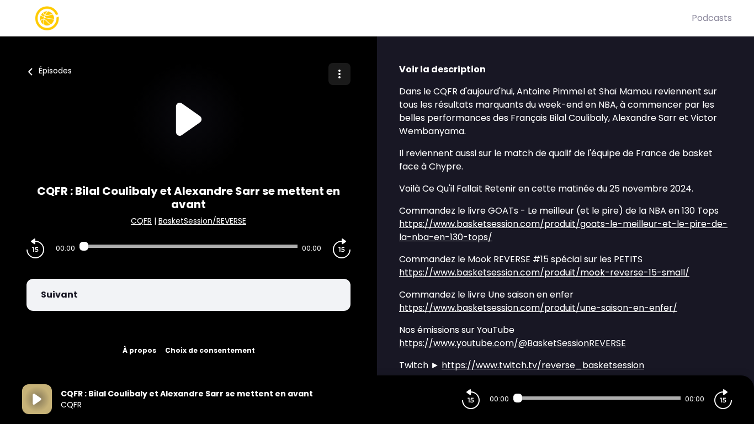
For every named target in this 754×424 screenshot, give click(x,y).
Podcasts (712, 18)
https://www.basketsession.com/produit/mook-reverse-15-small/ (544, 272)
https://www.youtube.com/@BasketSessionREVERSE (512, 343)
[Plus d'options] (339, 74)
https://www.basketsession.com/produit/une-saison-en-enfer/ (538, 307)
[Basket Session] (357, 18)
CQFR (141, 220)
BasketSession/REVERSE (202, 220)
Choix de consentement (210, 350)
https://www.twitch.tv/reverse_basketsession (543, 365)
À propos (139, 350)
